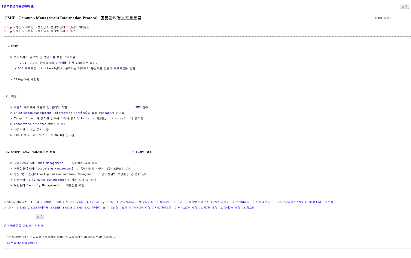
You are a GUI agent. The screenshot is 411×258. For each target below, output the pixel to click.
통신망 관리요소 (199, 202)
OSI (20, 68)
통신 (64, 124)
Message (105, 112)
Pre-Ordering (97, 202)
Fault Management (49, 163)
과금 (16, 168)
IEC (46, 135)
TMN (138, 107)
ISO (39, 135)
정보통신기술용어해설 (18, 6)
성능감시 (165, 202)
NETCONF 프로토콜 (321, 202)
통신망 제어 (222, 202)
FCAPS (140, 151)
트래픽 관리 (263, 202)
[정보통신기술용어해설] (22, 242)
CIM (36, 202)
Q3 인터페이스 (96, 207)
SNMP (79, 62)
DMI (58, 202)
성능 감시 (77, 179)
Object (31, 118)
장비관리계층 (231, 207)
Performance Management (45, 179)
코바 (179, 202)
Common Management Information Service (54, 112)
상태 (53, 118)
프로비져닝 (243, 202)
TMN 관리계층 (141, 207)
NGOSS (70, 202)
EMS (80, 207)
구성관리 (31, 174)
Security (33, 185)
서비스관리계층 (187, 207)
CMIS (17, 112)
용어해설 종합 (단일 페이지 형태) (24, 225)
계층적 (18, 107)
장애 (16, 163)
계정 (24, 168)
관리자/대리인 (128, 202)
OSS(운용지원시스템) (290, 202)
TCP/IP (23, 62)
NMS (82, 202)
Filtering (88, 118)
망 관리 (52, 107)
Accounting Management (54, 168)
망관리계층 (210, 207)
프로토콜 (69, 57)
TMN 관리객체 (40, 207)
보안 (16, 185)
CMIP (47, 202)
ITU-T (18, 135)
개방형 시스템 (118, 207)
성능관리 (19, 179)
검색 (404, 6)
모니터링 (147, 202)
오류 (24, 163)
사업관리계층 (163, 207)
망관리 (48, 57)
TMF (112, 202)
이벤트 (31, 129)
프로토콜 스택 (34, 68)
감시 (129, 168)
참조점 (250, 207)
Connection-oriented (30, 124)
